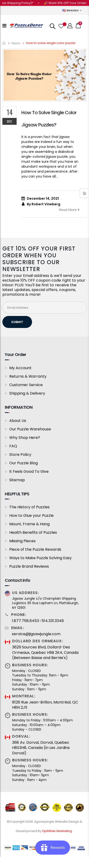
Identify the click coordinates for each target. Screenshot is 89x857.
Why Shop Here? (24, 437)
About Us (17, 420)
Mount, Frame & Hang (29, 524)
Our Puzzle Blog (23, 463)
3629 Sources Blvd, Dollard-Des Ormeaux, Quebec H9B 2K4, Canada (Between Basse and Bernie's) (45, 652)
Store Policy (20, 454)
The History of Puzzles (29, 507)
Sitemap (17, 480)
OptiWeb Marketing (57, 831)
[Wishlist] (61, 25)
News (16, 43)
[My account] (70, 26)
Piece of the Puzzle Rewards (35, 549)
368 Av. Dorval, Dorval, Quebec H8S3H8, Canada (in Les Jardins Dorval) (41, 748)
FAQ (13, 446)
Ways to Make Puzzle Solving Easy (40, 558)
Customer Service (26, 385)
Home (4, 43)
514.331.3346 (53, 620)
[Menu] (4, 25)
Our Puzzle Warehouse (30, 429)
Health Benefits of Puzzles (33, 532)
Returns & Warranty (28, 376)
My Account (20, 368)
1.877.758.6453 (25, 620)
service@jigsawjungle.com (36, 634)
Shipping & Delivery (27, 393)
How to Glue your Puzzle (31, 515)
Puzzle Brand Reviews (29, 566)
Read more (68, 209)
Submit (17, 322)
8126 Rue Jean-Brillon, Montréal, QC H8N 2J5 (45, 705)
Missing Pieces (22, 541)
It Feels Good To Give (29, 471)
